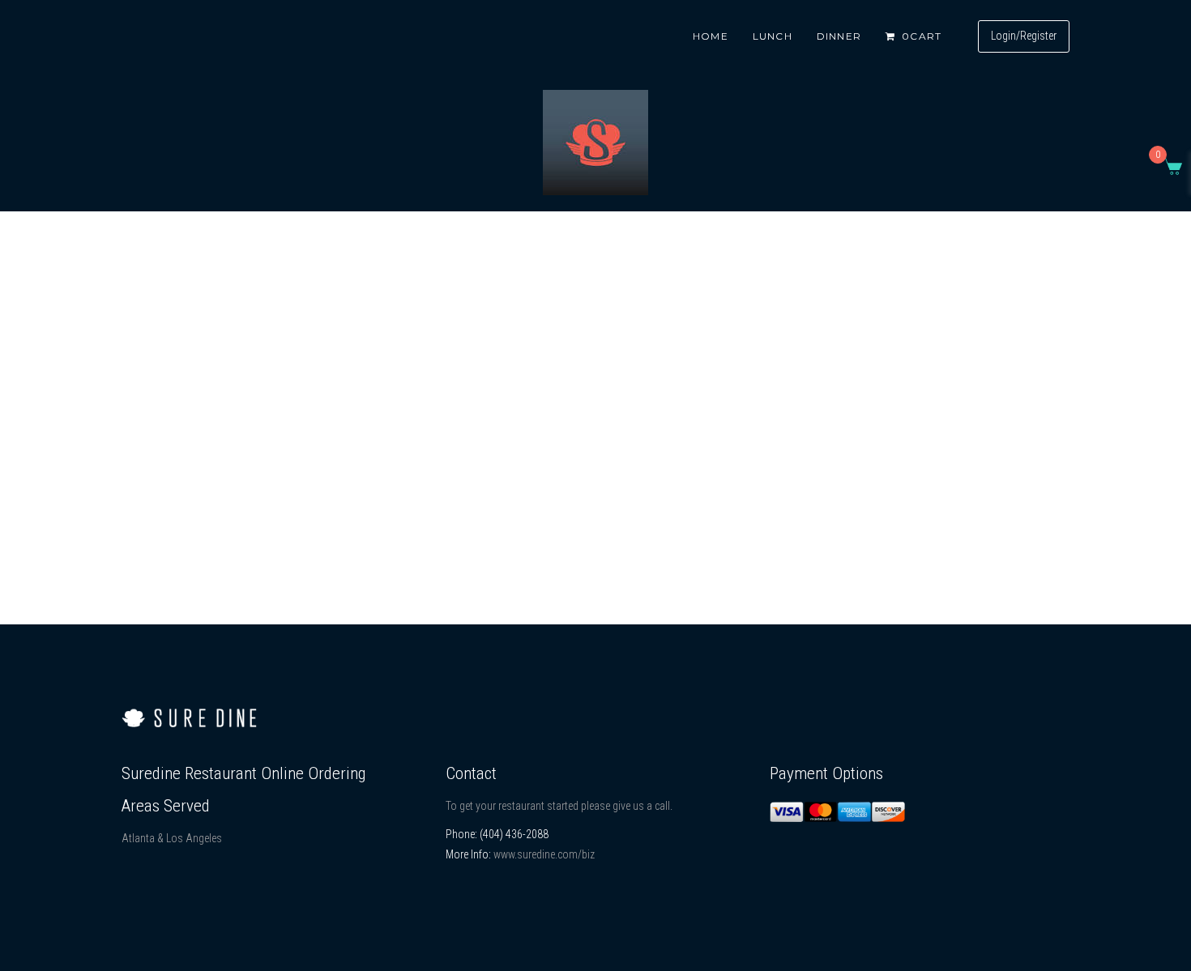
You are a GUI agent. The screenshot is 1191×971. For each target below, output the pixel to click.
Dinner (839, 36)
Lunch (772, 36)
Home (710, 36)
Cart (921, 36)
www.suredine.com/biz (544, 854)
